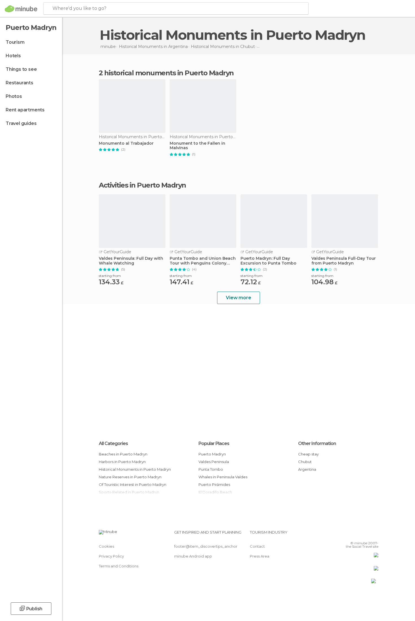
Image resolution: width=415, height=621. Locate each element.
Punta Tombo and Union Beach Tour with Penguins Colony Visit (203, 261)
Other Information (317, 443)
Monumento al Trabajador (126, 143)
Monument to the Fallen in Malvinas (197, 146)
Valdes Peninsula (213, 461)
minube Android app (193, 556)
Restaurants (19, 82)
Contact (257, 546)
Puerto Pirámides (214, 484)
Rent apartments (25, 110)
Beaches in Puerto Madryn (123, 454)
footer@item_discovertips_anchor (205, 546)
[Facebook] (346, 534)
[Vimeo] (365, 534)
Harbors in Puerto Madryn (122, 461)
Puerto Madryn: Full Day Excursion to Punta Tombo (268, 261)
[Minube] (21, 9)
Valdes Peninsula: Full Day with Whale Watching (131, 261)
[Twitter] (355, 534)
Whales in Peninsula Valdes (222, 477)
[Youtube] (374, 534)
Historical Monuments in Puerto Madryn (135, 469)
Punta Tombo (210, 469)
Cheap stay (308, 454)
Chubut (305, 461)
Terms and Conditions (118, 566)
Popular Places (213, 443)
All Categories (113, 443)
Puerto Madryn (212, 454)
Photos (14, 96)
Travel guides (21, 123)
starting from (110, 276)
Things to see (21, 69)
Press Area (259, 556)
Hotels (13, 55)
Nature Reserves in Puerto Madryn (130, 477)
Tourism (15, 42)
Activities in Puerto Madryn (142, 185)
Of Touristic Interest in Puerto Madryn (132, 484)
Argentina (307, 469)
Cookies (106, 546)
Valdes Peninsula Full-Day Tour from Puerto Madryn (343, 261)
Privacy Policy (111, 556)
